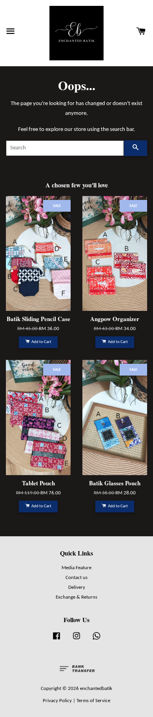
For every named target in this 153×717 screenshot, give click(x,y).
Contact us (76, 577)
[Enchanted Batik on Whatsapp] (96, 640)
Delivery (76, 587)
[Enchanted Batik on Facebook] (56, 640)
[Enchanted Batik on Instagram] (76, 640)
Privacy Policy (57, 700)
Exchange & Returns (76, 597)
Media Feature (76, 567)
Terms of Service (93, 700)
